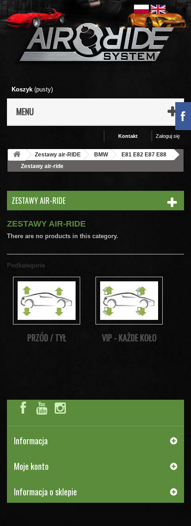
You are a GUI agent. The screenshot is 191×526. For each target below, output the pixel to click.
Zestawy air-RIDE (58, 154)
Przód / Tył (46, 337)
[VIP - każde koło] (129, 301)
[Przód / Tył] (46, 301)
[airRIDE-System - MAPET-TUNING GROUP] (95, 44)
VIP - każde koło (129, 337)
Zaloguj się (168, 136)
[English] (158, 8)
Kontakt (128, 136)
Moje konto (31, 466)
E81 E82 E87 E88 (143, 154)
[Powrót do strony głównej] (16, 155)
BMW (101, 154)
